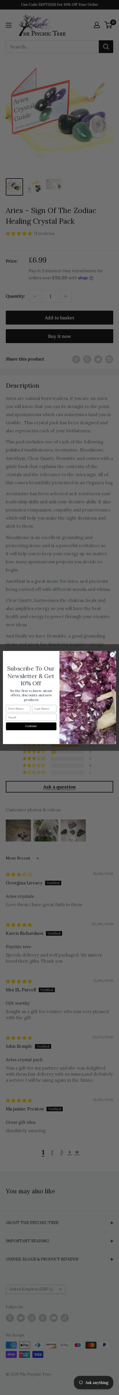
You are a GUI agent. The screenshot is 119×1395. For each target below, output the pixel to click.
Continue (31, 726)
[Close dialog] (112, 654)
